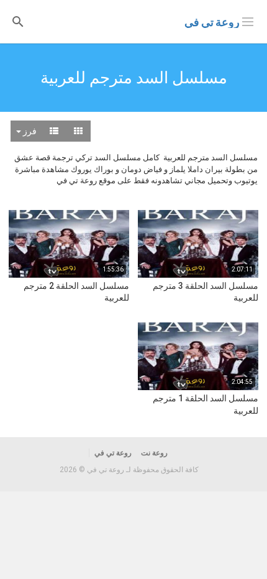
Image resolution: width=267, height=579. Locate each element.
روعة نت (154, 453)
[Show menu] (248, 20)
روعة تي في (212, 22)
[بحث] (18, 21)
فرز (29, 131)
